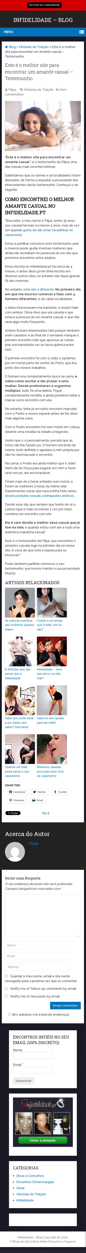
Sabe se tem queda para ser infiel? (50, 720)
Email (18, 1065)
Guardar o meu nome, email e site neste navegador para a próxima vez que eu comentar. (41, 978)
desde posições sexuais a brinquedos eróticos (39, 496)
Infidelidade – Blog (43, 20)
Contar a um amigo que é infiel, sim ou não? (50, 625)
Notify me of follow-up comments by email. (43, 989)
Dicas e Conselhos (30, 1176)
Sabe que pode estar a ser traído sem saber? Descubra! (19, 723)
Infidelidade (25, 1200)
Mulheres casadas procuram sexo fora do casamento (50, 771)
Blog (12, 47)
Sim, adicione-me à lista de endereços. (41, 1014)
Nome (17, 1050)
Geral (20, 1188)
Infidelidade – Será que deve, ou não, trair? (49, 674)
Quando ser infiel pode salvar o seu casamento (17, 771)
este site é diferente (38, 289)
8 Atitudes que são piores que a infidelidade (18, 674)
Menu (8, 32)
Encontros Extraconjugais (35, 1182)
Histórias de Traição (33, 47)
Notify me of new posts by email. (35, 996)
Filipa (12, 90)
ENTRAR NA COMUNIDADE (44, 5)
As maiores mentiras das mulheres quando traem (19, 625)
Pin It (45, 813)
